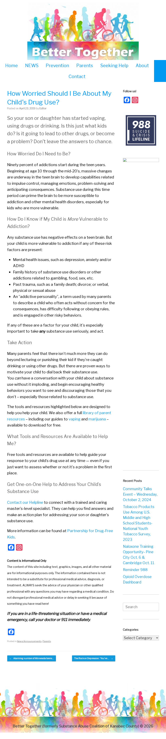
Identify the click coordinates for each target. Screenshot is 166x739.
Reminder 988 (135, 570)
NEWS (31, 65)
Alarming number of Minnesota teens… (31, 658)
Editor (43, 108)
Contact (77, 76)
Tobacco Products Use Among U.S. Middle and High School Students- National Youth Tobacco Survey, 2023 (138, 523)
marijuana (97, 419)
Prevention (57, 65)
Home (11, 65)
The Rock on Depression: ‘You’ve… (93, 658)
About (142, 65)
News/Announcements (29, 641)
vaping (74, 419)
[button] (160, 71)
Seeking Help (114, 65)
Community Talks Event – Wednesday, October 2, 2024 (140, 494)
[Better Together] (83, 31)
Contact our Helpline (25, 502)
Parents (84, 65)
